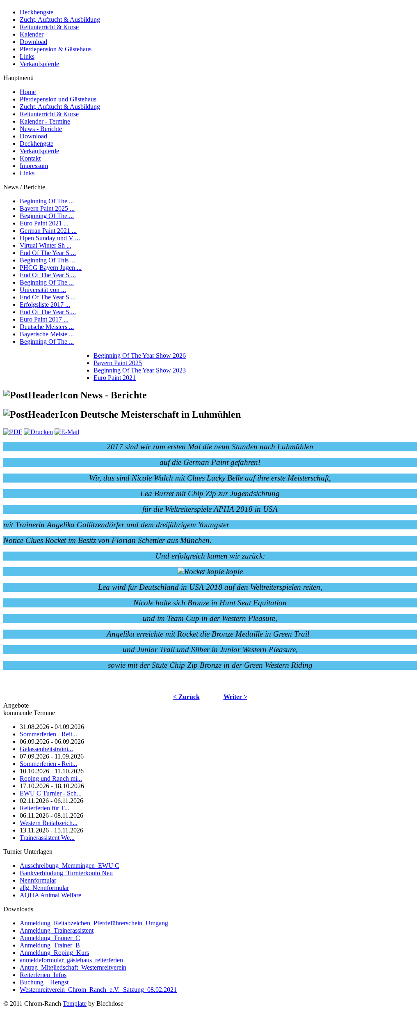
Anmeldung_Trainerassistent (57, 930)
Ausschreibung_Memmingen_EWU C (69, 865)
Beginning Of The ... (47, 201)
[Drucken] (38, 431)
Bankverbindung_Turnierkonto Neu (66, 872)
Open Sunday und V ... (50, 238)
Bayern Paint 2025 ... (47, 208)
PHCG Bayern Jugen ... (51, 267)
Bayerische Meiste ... (47, 334)
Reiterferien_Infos (43, 974)
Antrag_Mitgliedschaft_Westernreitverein (73, 967)
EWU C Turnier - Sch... (51, 793)
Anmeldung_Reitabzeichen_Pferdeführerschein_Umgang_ (95, 923)
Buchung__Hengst (44, 982)
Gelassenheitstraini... (46, 748)
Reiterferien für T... (44, 808)
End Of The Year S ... (48, 252)
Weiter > (235, 696)
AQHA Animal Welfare (50, 895)
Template (75, 1003)
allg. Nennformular (44, 887)
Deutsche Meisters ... (47, 326)
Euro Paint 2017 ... (44, 319)
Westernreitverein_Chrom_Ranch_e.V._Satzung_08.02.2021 (98, 989)
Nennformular (38, 880)
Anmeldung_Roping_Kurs (54, 952)
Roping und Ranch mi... (51, 778)
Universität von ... (43, 289)
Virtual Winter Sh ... (45, 245)
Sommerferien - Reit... (48, 734)
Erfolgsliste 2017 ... (45, 304)
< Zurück (186, 696)
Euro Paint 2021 (115, 377)
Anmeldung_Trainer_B (50, 945)
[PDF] (12, 431)
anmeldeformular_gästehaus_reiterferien (71, 960)
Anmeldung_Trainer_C (50, 937)
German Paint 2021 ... (48, 230)
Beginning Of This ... (47, 260)
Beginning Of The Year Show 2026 (140, 355)
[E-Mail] (67, 431)
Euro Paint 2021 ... (44, 223)
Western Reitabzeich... (49, 822)
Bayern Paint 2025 (118, 362)
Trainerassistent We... (47, 837)
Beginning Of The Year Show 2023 (140, 370)
